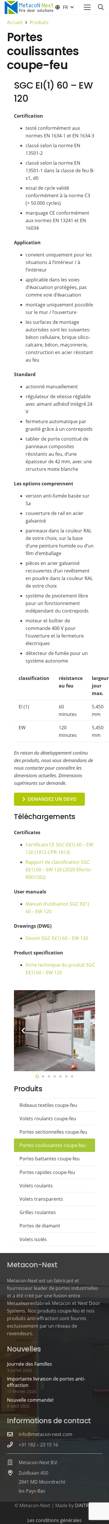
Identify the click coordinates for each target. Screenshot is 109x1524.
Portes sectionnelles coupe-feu (53, 1132)
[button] (64, 7)
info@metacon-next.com (45, 1434)
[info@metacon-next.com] (13, 1434)
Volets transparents (41, 1199)
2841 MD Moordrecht (42, 1482)
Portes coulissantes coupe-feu (52, 1145)
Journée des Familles (29, 1364)
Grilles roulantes (37, 1212)
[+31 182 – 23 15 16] (13, 1444)
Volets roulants (36, 1185)
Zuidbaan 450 (33, 1473)
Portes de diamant (39, 1226)
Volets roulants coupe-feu (47, 1118)
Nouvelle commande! (30, 1400)
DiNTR (82, 1505)
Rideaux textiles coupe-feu (48, 1105)
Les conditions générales (54, 1520)
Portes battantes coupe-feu (49, 1158)
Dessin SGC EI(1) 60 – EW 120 (57, 938)
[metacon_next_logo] (29, 7)
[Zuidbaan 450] (13, 1472)
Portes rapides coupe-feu (47, 1172)
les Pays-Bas (32, 1491)
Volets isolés (33, 1239)
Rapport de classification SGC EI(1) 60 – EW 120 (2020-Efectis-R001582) (59, 869)
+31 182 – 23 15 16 (38, 1445)
